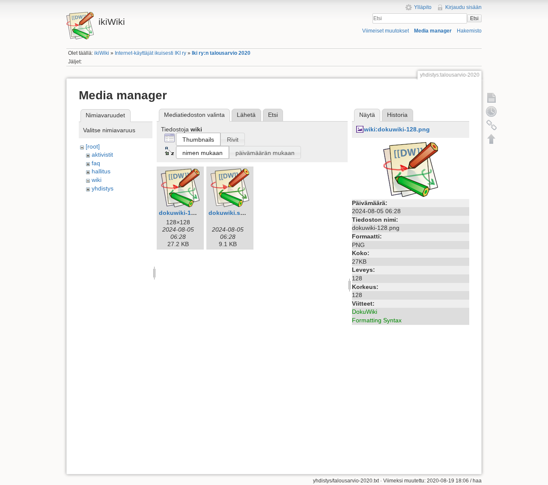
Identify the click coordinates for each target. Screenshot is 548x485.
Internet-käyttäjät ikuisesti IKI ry (150, 53)
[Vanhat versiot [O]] (491, 111)
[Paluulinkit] (491, 125)
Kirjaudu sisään (463, 7)
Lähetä (246, 114)
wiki (96, 179)
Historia (397, 114)
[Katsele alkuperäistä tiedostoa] (410, 168)
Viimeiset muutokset (385, 31)
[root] (93, 146)
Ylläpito (423, 7)
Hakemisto (469, 31)
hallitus (101, 171)
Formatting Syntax (377, 320)
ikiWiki (101, 53)
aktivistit (102, 154)
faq (96, 163)
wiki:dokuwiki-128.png (397, 129)
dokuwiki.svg (227, 212)
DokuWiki (364, 311)
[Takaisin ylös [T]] (491, 139)
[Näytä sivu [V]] (491, 97)
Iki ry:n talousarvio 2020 (221, 53)
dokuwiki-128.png (185, 212)
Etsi (474, 18)
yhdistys (102, 188)
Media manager (433, 31)
